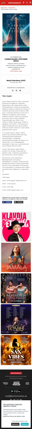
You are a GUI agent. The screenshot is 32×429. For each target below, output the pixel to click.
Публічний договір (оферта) (16, 378)
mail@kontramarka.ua (16, 396)
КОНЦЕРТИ (12, 7)
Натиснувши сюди (16, 71)
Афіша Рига (4, 7)
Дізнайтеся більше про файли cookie (14, 416)
